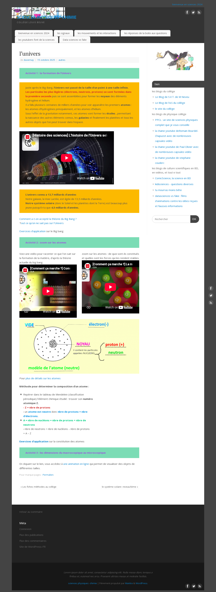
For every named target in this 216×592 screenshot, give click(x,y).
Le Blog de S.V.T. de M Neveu (172, 97)
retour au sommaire (31, 511)
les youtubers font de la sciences (36, 39)
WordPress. (142, 583)
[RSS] (199, 13)
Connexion (25, 529)
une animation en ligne (76, 463)
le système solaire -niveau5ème (120, 486)
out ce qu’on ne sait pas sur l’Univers (42, 223)
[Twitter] (193, 13)
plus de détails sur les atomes (43, 378)
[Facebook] (187, 13)
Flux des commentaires (32, 540)
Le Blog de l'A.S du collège (170, 102)
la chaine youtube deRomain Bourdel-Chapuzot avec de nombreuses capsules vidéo (176, 136)
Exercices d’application (32, 231)
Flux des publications (31, 534)
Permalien (48, 474)
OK (193, 219)
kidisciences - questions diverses (174, 184)
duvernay (29, 59)
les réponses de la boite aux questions (145, 33)
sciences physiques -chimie (46, 16)
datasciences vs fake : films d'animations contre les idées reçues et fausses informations (176, 201)
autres (62, 59)
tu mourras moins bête (168, 190)
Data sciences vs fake (75, 39)
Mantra (129, 583)
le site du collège (165, 108)
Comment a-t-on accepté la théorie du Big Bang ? (48, 219)
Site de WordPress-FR (32, 546)
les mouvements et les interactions (97, 33)
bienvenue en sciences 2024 (187, 4)
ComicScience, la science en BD (173, 178)
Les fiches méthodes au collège (38, 486)
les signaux (63, 33)
